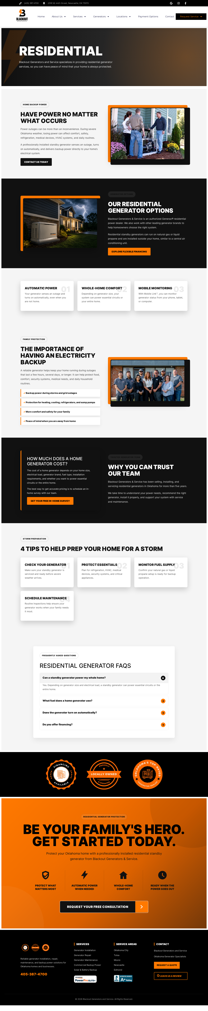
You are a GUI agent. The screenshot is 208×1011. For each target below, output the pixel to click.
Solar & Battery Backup (85, 969)
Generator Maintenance (86, 960)
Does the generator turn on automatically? (103, 713)
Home (41, 16)
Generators (99, 16)
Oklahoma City (121, 950)
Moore (117, 960)
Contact (169, 16)
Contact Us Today (36, 162)
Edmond (118, 969)
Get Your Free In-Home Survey (50, 500)
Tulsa (116, 955)
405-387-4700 (34, 974)
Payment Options (148, 16)
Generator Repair (82, 955)
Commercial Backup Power (87, 965)
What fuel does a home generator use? (103, 701)
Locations (121, 16)
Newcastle (119, 965)
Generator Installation (85, 950)
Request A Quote (167, 965)
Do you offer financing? (103, 725)
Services (77, 16)
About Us (57, 16)
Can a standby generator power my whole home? (104, 678)
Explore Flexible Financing (129, 251)
